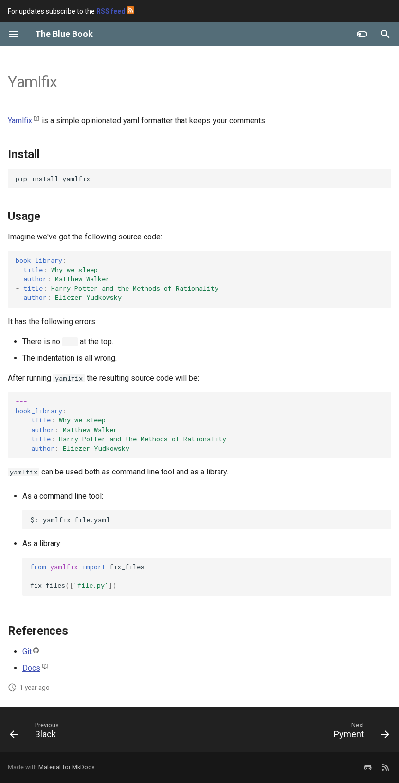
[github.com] (368, 767)
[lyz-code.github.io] (385, 767)
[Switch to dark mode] (362, 34)
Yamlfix (20, 120)
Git (27, 651)
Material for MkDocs (66, 767)
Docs (31, 668)
